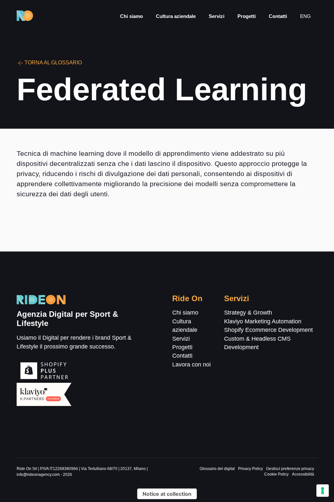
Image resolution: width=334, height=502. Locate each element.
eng (305, 16)
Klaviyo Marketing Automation (262, 321)
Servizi (216, 16)
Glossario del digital (217, 468)
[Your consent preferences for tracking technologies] (322, 490)
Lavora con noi (191, 364)
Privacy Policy (250, 468)
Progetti (246, 16)
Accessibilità (303, 474)
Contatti (278, 16)
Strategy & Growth (248, 312)
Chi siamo (131, 16)
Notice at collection (167, 494)
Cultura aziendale (176, 16)
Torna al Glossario (53, 62)
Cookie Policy (276, 474)
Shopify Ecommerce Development (268, 330)
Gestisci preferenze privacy (290, 468)
